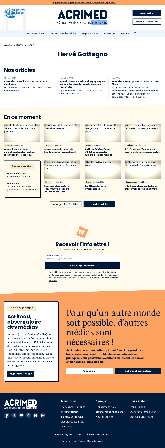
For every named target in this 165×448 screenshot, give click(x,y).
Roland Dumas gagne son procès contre (135, 83)
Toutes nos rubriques (73, 407)
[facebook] (6, 415)
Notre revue (109, 33)
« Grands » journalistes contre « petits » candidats (25, 83)
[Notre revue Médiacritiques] (18, 20)
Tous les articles (99, 204)
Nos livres (66, 426)
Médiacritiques (69, 412)
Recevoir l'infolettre (147, 21)
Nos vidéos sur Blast (72, 422)
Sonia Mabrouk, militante (18, 177)
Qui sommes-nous (106, 407)
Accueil (9, 45)
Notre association (36, 33)
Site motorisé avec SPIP (98, 434)
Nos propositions (89, 33)
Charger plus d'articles (65, 204)
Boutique (124, 33)
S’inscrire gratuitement (83, 265)
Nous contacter (104, 417)
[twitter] (13, 415)
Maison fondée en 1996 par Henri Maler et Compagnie (83, 441)
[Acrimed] (82, 17)
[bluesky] (35, 415)
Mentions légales (63, 434)
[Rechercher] (135, 33)
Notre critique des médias (63, 33)
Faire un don (147, 13)
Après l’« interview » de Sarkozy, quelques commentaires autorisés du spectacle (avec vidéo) (82, 84)
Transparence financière (109, 412)
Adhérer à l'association (138, 370)
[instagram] (28, 415)
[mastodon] (42, 415)
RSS (79, 434)
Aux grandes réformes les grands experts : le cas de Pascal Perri (21, 189)
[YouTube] (21, 415)
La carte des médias (72, 417)
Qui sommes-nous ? (21, 373)
